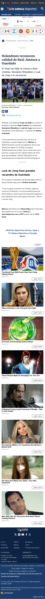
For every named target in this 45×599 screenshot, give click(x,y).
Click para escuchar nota (13, 115)
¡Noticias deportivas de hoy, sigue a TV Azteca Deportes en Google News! (22, 233)
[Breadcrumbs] (4, 40)
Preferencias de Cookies (21, 566)
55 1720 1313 (26, 557)
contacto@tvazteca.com (29, 555)
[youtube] (22, 535)
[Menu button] (2, 9)
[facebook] (26, 535)
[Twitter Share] (6, 111)
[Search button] (42, 9)
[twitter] (15, 535)
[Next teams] (42, 31)
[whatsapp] (30, 535)
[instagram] (19, 535)
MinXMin (38, 25)
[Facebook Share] (3, 111)
